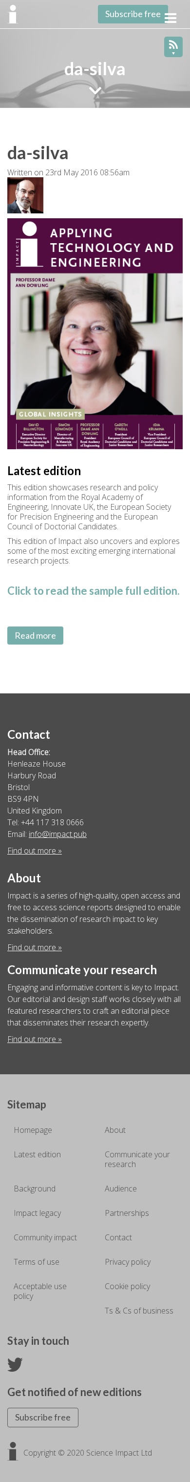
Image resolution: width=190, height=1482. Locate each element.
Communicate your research (137, 1159)
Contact (118, 1237)
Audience (121, 1188)
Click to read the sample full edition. (93, 590)
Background (35, 1188)
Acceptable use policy (40, 1291)
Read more (35, 635)
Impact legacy (37, 1213)
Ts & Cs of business (139, 1310)
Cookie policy (127, 1286)
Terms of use (36, 1261)
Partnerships (127, 1213)
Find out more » (34, 850)
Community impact (45, 1237)
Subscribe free (133, 13)
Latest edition (37, 1154)
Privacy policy (128, 1261)
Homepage (33, 1130)
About (115, 1130)
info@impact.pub (58, 834)
